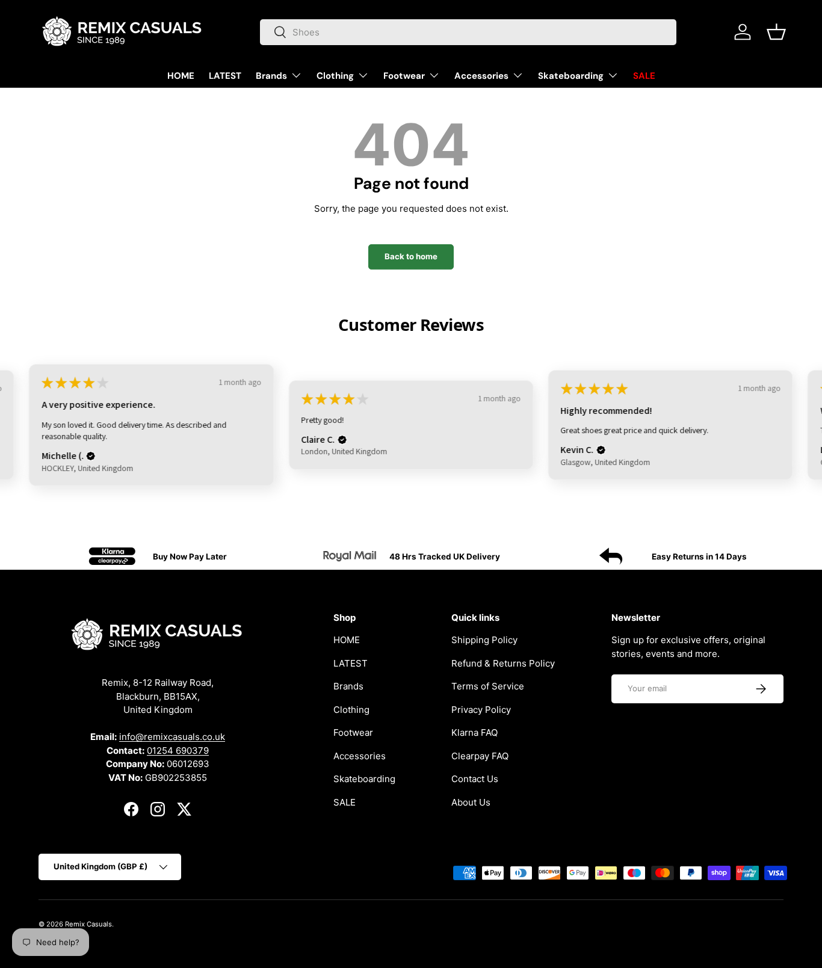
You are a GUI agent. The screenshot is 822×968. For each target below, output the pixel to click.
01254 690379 (178, 750)
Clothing (335, 76)
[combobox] (468, 32)
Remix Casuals (88, 924)
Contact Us (474, 779)
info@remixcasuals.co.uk (172, 736)
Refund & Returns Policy (503, 663)
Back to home (411, 256)
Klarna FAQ (474, 732)
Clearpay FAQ (479, 756)
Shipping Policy (484, 640)
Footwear (404, 76)
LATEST (225, 76)
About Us (470, 802)
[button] (776, 32)
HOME (180, 76)
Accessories (481, 76)
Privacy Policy (481, 709)
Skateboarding (571, 76)
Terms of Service (487, 686)
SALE (644, 76)
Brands (271, 76)
